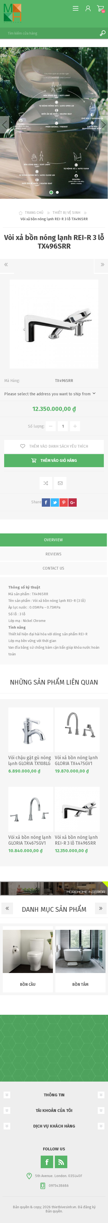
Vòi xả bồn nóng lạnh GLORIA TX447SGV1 (76, 760)
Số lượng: (36, 426)
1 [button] (51, 192)
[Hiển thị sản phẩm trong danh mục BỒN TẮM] (80, 951)
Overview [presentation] (53, 540)
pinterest (64, 502)
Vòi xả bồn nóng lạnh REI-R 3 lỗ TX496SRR (76, 840)
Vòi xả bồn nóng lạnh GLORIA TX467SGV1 (29, 840)
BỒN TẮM (80, 984)
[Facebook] (47, 1162)
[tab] (53, 540)
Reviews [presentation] (53, 554)
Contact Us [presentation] (53, 568)
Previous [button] (4, 124)
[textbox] (48, 33)
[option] (54, 123)
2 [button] (57, 192)
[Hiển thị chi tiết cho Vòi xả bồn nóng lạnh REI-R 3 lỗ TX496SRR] (77, 809)
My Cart (100, 8)
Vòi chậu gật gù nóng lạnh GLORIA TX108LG (29, 760)
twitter (55, 502)
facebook (46, 502)
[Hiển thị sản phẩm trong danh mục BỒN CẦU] (28, 951)
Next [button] (103, 124)
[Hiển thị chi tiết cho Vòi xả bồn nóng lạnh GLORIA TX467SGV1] (30, 809)
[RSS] (61, 1162)
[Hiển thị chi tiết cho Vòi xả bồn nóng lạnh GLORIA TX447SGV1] (77, 730)
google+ (72, 502)
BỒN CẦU (27, 984)
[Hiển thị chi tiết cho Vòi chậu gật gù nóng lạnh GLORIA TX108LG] (30, 730)
